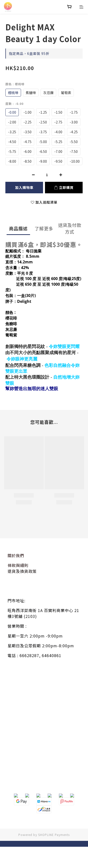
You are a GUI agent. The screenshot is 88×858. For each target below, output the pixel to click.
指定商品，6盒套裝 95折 (29, 53)
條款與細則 (18, 565)
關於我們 (16, 555)
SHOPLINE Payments (54, 835)
